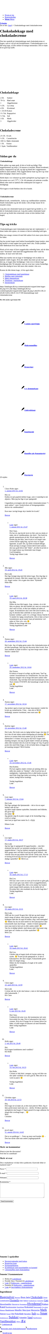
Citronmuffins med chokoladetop (17, 1270)
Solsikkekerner (4, 1317)
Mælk (43, 1309)
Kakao (45, 1304)
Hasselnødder (6, 1304)
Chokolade (37, 1297)
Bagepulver (7, 1297)
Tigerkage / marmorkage (14, 280)
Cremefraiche (4, 1300)
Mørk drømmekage (12, 278)
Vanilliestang (37, 1318)
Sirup (38, 1314)
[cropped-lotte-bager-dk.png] (18, 11)
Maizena (2, 1310)
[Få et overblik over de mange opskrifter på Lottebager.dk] (24, 1252)
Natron (3, 1314)
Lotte (7, 1283)
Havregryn (15, 1304)
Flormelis (14, 1300)
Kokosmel (28, 1307)
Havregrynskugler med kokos (16, 1261)
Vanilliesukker (8, 1321)
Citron (45, 1297)
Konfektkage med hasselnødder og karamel (21, 1268)
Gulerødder (40, 1300)
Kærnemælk (38, 1307)
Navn (3, 1169)
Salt (34, 1313)
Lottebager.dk (7, 1324)
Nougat (8, 1314)
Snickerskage (10, 283)
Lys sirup (45, 1307)
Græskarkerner (33, 1300)
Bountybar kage (11, 1263)
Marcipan (26, 1310)
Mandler (18, 1310)
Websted (3, 1178)
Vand (30, 1317)
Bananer (17, 1297)
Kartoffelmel (20, 1307)
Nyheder (3, 23)
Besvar (7, 515)
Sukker (14, 1317)
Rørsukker (27, 1314)
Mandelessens (9, 1310)
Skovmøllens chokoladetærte (22, 1287)
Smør (43, 1313)
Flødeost (25, 1300)
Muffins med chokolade (14, 276)
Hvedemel (34, 1304)
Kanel (2, 1307)
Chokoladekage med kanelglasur (17, 274)
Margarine (35, 1310)
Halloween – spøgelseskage (21, 1283)
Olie (12, 1314)
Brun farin (25, 1297)
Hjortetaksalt (23, 1304)
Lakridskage (16, 1279)
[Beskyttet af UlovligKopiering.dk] (14, 1324)
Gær (46, 1300)
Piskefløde (19, 1314)
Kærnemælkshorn (11, 1265)
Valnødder (23, 1318)
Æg (23, 1321)
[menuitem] (27, 15)
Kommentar (5, 1182)
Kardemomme (11, 1307)
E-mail (3, 1173)
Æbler (18, 1321)
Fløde (21, 1300)
